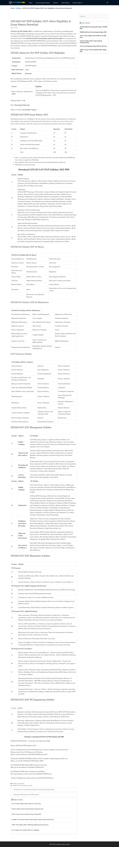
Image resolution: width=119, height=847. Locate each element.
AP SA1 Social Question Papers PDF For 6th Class (93, 46)
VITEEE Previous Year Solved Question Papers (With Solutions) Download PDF (34, 789)
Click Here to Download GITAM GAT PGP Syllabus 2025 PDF (44, 737)
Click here (18, 165)
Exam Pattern (21, 783)
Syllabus (55, 2)
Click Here (35, 160)
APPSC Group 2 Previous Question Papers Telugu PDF (26, 814)
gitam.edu (29, 785)
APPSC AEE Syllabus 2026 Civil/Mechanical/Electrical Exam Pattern (30, 825)
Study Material (65, 2)
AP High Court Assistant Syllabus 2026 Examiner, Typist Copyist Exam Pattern (33, 819)
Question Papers (77, 2)
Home (30, 2)
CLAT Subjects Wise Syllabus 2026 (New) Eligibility (25, 830)
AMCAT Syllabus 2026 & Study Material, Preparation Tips (27, 809)
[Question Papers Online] (18, 2)
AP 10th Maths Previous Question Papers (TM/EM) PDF (93, 27)
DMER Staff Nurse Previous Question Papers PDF (93, 32)
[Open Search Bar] (107, 2)
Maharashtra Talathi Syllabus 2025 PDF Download (26, 794)
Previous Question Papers (43, 2)
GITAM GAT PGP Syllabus (20, 785)
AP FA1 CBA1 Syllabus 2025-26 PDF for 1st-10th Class (26, 804)
